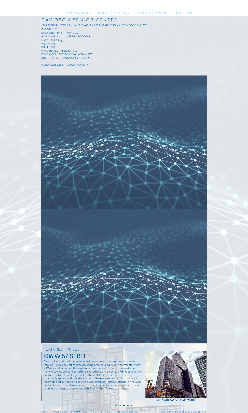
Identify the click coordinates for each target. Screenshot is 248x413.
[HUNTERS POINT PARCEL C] (116, 405)
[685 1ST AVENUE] (128, 405)
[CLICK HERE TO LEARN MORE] (176, 374)
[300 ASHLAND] (131, 405)
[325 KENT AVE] (124, 405)
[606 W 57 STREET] (120, 405)
